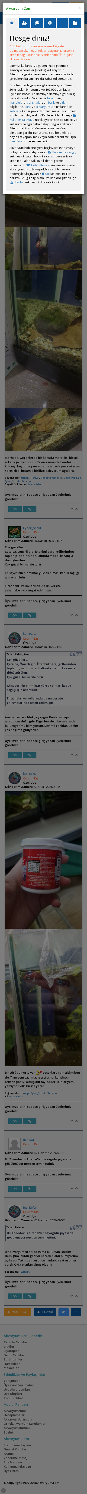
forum (51, 98)
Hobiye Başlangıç (63, 152)
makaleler (17, 102)
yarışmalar (34, 102)
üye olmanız (18, 141)
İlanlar (19, 182)
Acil (47, 174)
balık (51, 102)
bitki (62, 102)
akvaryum (43, 107)
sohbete (15, 111)
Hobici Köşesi (40, 165)
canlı (28, 107)
